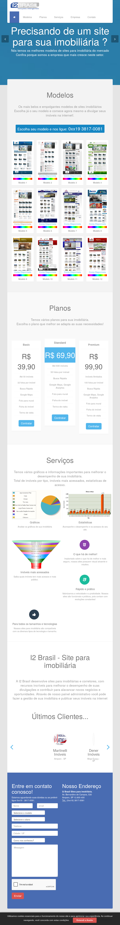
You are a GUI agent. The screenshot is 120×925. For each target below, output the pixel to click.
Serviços (58, 17)
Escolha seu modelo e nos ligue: (60, 128)
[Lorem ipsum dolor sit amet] (22, 209)
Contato (92, 17)
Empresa (75, 17)
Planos (43, 17)
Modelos (27, 17)
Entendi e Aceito (85, 920)
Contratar (26, 423)
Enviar (18, 896)
